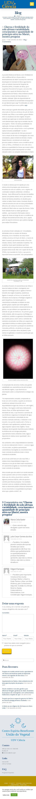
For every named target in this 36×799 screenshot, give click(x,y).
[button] (32, 4)
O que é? (12, 783)
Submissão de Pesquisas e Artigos (18, 786)
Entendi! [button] (14, 795)
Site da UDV (5, 762)
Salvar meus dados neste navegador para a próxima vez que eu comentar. (17, 644)
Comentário (5, 613)
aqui (26, 105)
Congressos (15, 784)
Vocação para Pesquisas (24, 783)
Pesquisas (23, 784)
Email (15, 635)
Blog (18, 16)
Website (26, 635)
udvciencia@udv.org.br (10, 753)
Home (6, 783)
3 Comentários (6, 42)
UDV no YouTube (6, 764)
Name (4, 635)
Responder (8, 525)
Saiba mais (6, 795)
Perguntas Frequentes (8, 772)
